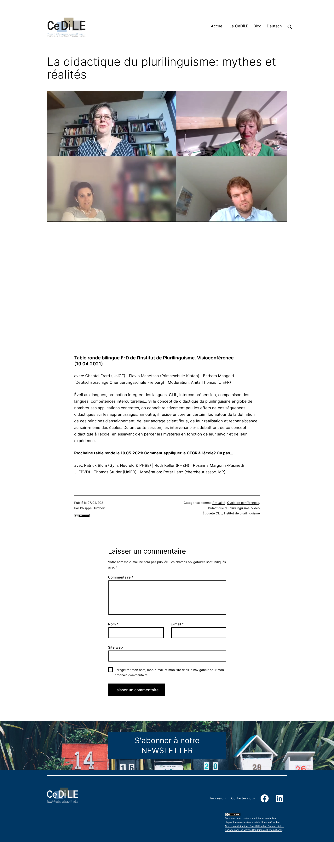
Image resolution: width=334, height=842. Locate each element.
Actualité (218, 503)
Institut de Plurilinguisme (167, 358)
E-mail (177, 624)
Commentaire (120, 577)
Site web (115, 647)
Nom (113, 624)
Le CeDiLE (238, 26)
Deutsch (274, 26)
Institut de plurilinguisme (242, 513)
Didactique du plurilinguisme (229, 508)
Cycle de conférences (243, 503)
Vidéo (255, 508)
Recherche (286, 26)
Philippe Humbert (93, 508)
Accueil (217, 26)
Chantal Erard (97, 376)
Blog (257, 26)
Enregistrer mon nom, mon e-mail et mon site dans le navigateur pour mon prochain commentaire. (169, 672)
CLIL (219, 513)
